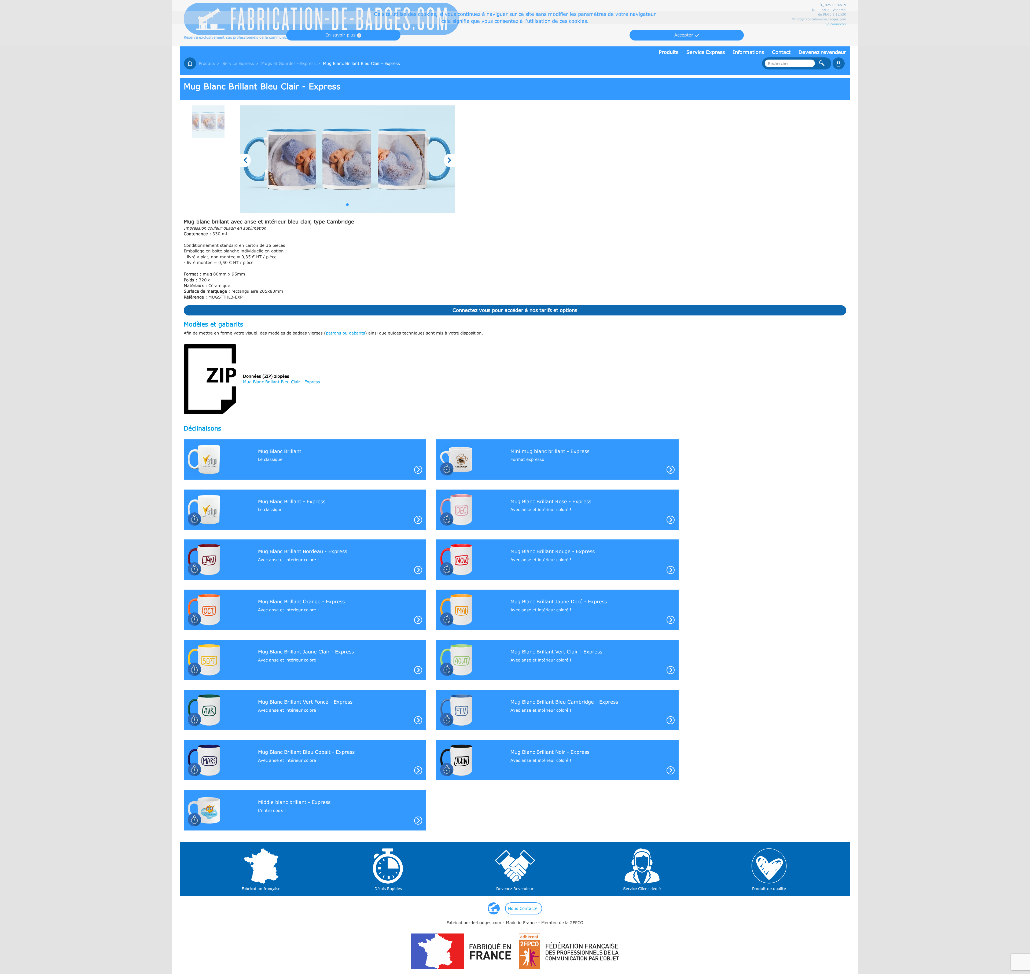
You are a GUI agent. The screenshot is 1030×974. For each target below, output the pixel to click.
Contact (781, 52)
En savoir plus (341, 34)
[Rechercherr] (839, 63)
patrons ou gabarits (345, 332)
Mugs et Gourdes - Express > (290, 63)
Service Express (705, 52)
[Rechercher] (822, 63)
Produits (668, 52)
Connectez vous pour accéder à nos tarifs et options (515, 310)
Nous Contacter (523, 908)
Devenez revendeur (822, 52)
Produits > (209, 63)
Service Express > (240, 63)
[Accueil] (190, 63)
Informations (748, 52)
